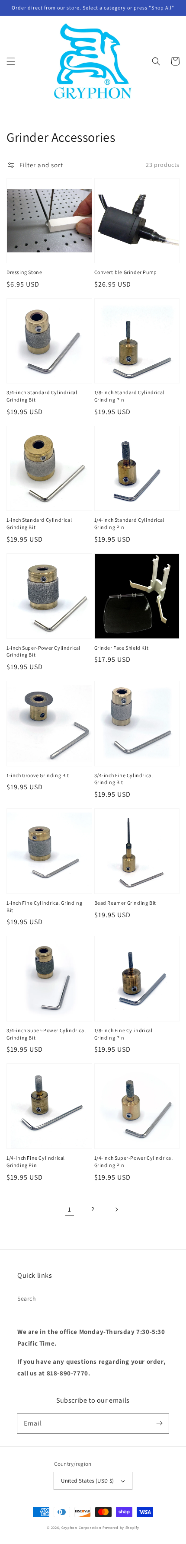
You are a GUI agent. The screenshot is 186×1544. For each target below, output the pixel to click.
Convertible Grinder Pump (125, 272)
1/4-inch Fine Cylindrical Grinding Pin (35, 1161)
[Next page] (116, 1209)
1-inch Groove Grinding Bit (37, 775)
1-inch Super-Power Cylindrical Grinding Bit (43, 651)
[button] (10, 61)
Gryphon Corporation (81, 1527)
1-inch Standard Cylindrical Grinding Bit (39, 523)
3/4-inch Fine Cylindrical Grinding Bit (123, 779)
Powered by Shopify (121, 1527)
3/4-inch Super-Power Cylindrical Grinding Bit (46, 1034)
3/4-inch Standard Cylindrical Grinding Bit (41, 396)
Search (26, 1298)
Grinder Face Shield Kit (121, 647)
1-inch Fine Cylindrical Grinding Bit (44, 906)
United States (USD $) (87, 1480)
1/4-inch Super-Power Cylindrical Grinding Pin (133, 1161)
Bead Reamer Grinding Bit (125, 903)
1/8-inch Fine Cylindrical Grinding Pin (123, 1034)
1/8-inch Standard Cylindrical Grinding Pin (129, 396)
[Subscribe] (159, 1423)
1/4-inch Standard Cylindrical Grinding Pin (129, 523)
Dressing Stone (24, 272)
